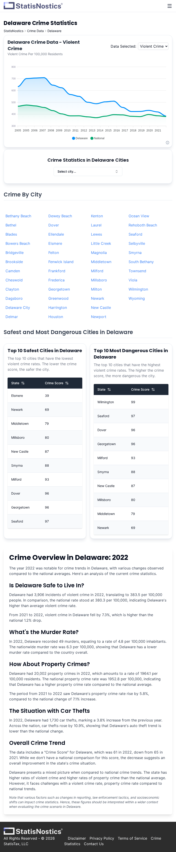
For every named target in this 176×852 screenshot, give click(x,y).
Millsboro (99, 280)
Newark (97, 298)
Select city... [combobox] (67, 171)
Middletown (101, 261)
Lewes (96, 234)
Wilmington (138, 289)
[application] (88, 100)
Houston (55, 316)
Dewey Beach (60, 216)
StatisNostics (13, 31)
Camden (13, 271)
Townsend (137, 271)
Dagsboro (14, 298)
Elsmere (55, 243)
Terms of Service (132, 838)
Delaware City (18, 307)
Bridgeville (15, 252)
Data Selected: (123, 46)
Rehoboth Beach (143, 225)
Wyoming (137, 298)
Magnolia (99, 252)
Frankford (56, 271)
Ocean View (139, 216)
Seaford (135, 234)
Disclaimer (77, 838)
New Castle (101, 307)
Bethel (11, 225)
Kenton (97, 216)
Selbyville (137, 243)
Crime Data (35, 31)
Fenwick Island (61, 261)
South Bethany (141, 261)
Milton (96, 289)
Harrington (57, 307)
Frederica (56, 280)
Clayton (12, 289)
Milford (97, 271)
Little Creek (101, 243)
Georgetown (59, 289)
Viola (133, 280)
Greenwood (58, 298)
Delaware (54, 31)
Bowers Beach (18, 243)
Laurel (96, 225)
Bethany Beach (18, 216)
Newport (98, 316)
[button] (80, 138)
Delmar (12, 316)
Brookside (14, 261)
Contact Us (94, 843)
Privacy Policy (102, 838)
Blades (11, 234)
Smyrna (135, 252)
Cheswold (14, 280)
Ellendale (56, 234)
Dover (53, 225)
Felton (53, 252)
